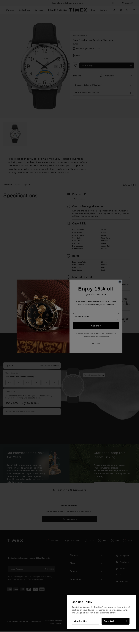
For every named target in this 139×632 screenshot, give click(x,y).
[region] (101, 612)
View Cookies (80, 621)
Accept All (109, 621)
